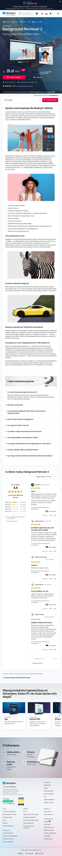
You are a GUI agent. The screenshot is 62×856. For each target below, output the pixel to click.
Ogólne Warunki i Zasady (30, 814)
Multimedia (47, 785)
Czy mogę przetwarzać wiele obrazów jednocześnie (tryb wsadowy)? (29, 456)
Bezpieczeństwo (49, 794)
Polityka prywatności (29, 817)
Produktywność (48, 791)
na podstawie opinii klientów (23, 86)
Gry (45, 797)
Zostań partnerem (8, 839)
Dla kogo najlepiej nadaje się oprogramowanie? (22, 450)
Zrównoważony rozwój (9, 814)
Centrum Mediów (8, 842)
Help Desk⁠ (47, 811)
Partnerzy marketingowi (10, 836)
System (46, 788)
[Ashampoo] (9, 783)
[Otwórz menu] (58, 14)
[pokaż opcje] (55, 484)
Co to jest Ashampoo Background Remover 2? (22, 392)
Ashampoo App (48, 827)
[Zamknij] (60, 1)
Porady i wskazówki (50, 833)
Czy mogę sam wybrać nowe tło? (18, 425)
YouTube (40, 853)
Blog (21, 853)
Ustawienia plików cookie (30, 820)
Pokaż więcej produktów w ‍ (45, 95)
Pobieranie (38, 77)
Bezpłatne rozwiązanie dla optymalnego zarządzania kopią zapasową (38, 723)
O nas (25, 811)
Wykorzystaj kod (49, 830)
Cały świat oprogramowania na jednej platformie (14, 722)
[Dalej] (59, 716)
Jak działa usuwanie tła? (15, 405)
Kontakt (5, 823)
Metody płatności (28, 823)
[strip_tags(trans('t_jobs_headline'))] (21, 801)
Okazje (47, 821)
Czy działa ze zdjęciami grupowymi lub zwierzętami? (24, 431)
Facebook (30, 853)
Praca (4, 820)
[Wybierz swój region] (46, 14)
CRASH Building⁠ (8, 826)
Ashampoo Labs (7, 817)
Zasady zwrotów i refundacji (28, 827)
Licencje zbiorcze (8, 833)
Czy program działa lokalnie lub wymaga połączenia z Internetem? (29, 443)
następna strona (37, 663)
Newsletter (47, 836)
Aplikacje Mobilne (49, 799)
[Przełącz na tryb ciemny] (42, 14)
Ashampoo (48, 839)
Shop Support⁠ (48, 814)
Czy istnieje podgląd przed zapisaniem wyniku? (22, 437)
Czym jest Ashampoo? (9, 811)
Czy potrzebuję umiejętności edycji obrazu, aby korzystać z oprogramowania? (26, 412)
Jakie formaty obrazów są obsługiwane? (20, 419)
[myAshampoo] (37, 14)
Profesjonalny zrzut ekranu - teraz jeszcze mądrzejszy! (30, 7)
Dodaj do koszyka (15, 77)
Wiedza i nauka (48, 802)
